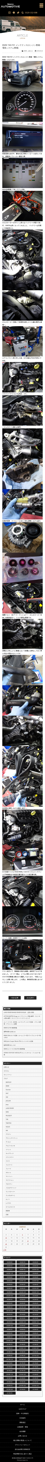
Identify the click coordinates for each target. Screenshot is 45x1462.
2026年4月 (22, 1266)
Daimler (8, 1090)
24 (6, 1244)
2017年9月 (35, 1359)
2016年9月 (35, 1374)
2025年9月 (35, 1273)
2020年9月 (22, 1325)
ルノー (8, 1199)
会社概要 (22, 1431)
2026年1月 (22, 1269)
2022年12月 (22, 1292)
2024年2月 (22, 1288)
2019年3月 (35, 1344)
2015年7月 (9, 1393)
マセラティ (9, 1184)
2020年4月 (9, 1333)
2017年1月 (22, 1370)
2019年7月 (9, 1344)
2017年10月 (22, 1359)
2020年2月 (35, 1333)
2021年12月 (22, 1307)
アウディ (8, 1134)
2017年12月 (35, 1355)
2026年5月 (9, 1266)
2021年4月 (9, 1318)
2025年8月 (9, 1277)
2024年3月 (9, 1288)
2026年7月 (22, 1262)
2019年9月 (22, 1340)
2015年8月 (35, 1389)
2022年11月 (35, 1292)
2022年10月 (9, 1296)
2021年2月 (35, 1318)
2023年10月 (35, 1288)
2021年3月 (22, 1318)
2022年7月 (9, 1299)
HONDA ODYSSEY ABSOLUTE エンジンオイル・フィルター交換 (22, 1054)
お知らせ (30, 51)
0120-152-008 (31, 12)
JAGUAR (8, 1101)
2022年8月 (35, 1296)
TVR (7, 1119)
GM (7, 1097)
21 (28, 1241)
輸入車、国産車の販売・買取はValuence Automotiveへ (11, 5)
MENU (41, 5)
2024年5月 (22, 1284)
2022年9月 (22, 1296)
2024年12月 (22, 1281)
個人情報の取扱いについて (22, 1440)
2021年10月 (9, 1311)
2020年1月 (9, 1337)
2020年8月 (35, 1325)
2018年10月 (35, 1348)
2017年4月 (22, 1367)
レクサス (8, 1203)
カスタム (6, 1071)
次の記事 (30, 998)
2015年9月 (22, 1389)
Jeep (7, 1104)
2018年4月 (35, 1352)
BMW (25, 51)
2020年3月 (22, 1333)
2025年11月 (9, 1273)
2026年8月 (9, 1262)
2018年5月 (22, 1352)
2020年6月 (22, 1329)
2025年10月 (22, 1273)
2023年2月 (9, 1292)
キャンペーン (8, 1075)
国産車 (8, 1211)
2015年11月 (35, 1385)
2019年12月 (22, 1337)
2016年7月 (9, 1378)
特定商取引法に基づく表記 (22, 1454)
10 (6, 1238)
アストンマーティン (12, 1138)
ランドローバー (10, 1192)
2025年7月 (22, 1277)
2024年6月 (9, 1284)
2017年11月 (9, 1359)
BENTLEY (8, 1082)
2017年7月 (22, 1363)
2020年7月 (9, 1329)
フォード (8, 1169)
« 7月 (4, 1250)
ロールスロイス (10, 1207)
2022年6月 (22, 1299)
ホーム (22, 1404)
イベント (8, 1149)
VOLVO (8, 1127)
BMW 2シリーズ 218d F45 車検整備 (14, 1049)
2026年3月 (35, 1266)
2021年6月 (22, 1314)
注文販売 (22, 1418)
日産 (7, 1214)
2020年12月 (22, 1322)
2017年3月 (35, 1367)
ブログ (6, 1078)
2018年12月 (22, 1348)
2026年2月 (9, 1269)
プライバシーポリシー (22, 1445)
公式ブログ (22, 1409)
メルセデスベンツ (11, 1188)
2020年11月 (35, 1322)
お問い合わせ (22, 1436)
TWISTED (8, 1123)
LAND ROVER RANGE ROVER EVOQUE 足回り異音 (19, 1012)
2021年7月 (9, 1314)
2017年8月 (9, 1363)
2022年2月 (35, 1303)
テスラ (8, 1161)
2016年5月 (35, 1378)
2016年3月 (22, 1382)
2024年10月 (35, 1281)
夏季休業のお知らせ (10, 1032)
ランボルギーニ (10, 1195)
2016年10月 (22, 1374)
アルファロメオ (10, 1146)
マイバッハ (9, 1176)
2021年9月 (22, 1311)
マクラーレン (10, 1180)
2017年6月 (35, 1363)
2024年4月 (35, 1284)
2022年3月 (22, 1303)
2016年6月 (22, 1378)
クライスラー (10, 1157)
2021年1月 (9, 1322)
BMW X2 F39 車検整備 (10, 1028)
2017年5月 (9, 1367)
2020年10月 (9, 1325)
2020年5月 (35, 1329)
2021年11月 (35, 1307)
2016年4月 (9, 1382)
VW (7, 1130)
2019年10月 (9, 1340)
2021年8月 (35, 1311)
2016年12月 (35, 1370)
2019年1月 (9, 1348)
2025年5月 (9, 1281)
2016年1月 (9, 1385)
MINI (7, 1112)
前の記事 (15, 998)
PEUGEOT (9, 1116)
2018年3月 (9, 1355)
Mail (18, 12)
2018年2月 (22, 1355)
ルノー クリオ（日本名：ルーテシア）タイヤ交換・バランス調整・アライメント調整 (22, 1023)
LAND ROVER (10, 1108)
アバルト (8, 1142)
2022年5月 (35, 1299)
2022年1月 (9, 1307)
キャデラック (10, 1153)
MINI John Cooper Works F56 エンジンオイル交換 (18, 1041)
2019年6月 (22, 1344)
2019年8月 (35, 1340)
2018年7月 (9, 1352)
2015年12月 (22, 1385)
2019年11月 (35, 1337)
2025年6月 (35, 1277)
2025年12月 (35, 1269)
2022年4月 (9, 1303)
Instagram (9, 12)
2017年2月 (9, 1370)
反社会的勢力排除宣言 (22, 1449)
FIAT (7, 1093)
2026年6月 (35, 1262)
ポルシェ (8, 1172)
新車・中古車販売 (22, 1413)
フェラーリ (9, 1165)
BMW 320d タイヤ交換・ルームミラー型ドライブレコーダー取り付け (22, 1036)
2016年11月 (9, 1374)
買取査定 (22, 1422)
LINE (13, 12)
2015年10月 (9, 1389)
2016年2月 (35, 1382)
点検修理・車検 (22, 1427)
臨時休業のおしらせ (10, 1045)
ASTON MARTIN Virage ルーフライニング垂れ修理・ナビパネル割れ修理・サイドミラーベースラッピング (22, 1017)
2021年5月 (35, 1314)
